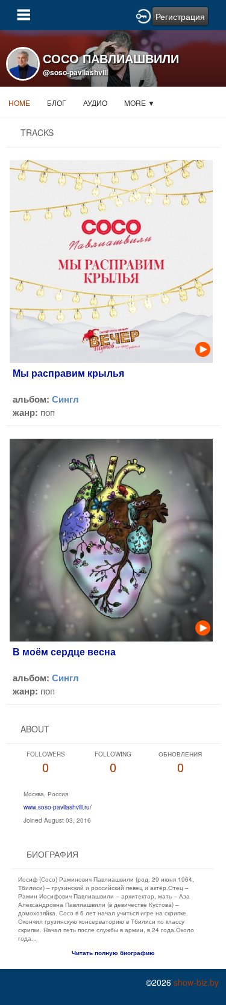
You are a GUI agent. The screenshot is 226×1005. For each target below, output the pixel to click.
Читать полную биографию (113, 952)
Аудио (95, 102)
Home (19, 102)
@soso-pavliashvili (75, 72)
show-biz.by (196, 982)
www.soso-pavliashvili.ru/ (58, 807)
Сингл (65, 399)
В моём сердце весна (64, 651)
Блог (56, 102)
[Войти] (143, 15)
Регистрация (180, 16)
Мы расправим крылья (68, 373)
